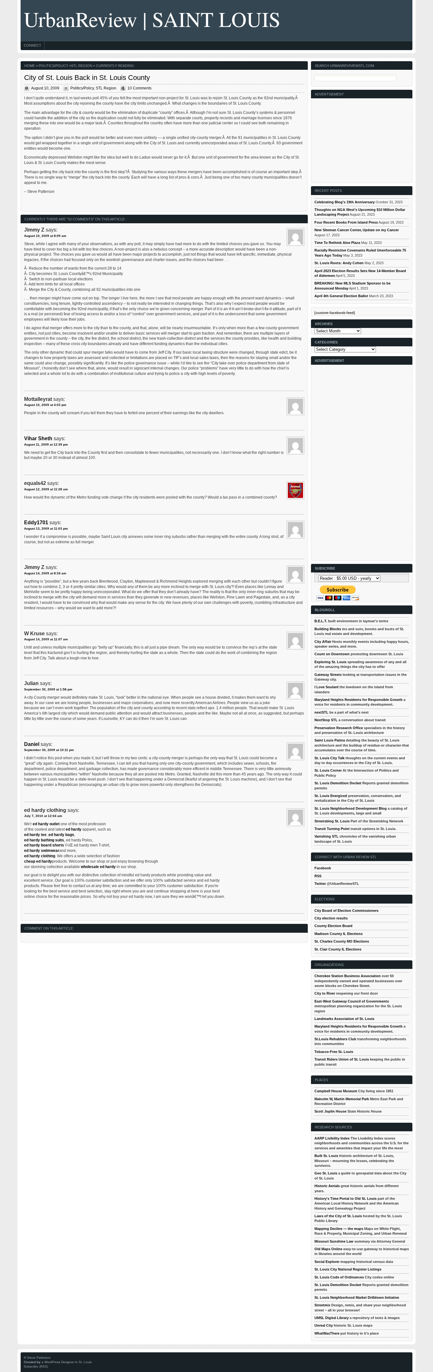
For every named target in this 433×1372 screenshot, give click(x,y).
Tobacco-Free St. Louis (333, 1052)
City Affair (322, 642)
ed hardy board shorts (44, 845)
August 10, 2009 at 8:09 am (45, 236)
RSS (317, 876)
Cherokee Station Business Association (347, 976)
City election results (331, 918)
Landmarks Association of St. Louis (344, 1019)
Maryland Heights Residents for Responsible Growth (358, 700)
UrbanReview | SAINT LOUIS (152, 19)
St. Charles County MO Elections (341, 941)
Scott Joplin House (330, 1111)
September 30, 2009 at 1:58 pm (48, 689)
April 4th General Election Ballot (341, 296)
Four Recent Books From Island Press (346, 222)
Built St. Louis (326, 1156)
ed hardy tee (35, 835)
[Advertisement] (362, 138)
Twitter (320, 883)
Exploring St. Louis (330, 662)
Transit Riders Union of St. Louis (341, 1059)
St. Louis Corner (328, 770)
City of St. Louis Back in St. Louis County (87, 78)
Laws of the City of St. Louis (338, 1216)
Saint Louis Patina (329, 740)
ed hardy (73, 829)
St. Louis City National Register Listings (347, 1269)
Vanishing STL (326, 836)
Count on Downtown (332, 654)
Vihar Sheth (38, 438)
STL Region (81, 66)
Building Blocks (327, 629)
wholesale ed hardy (98, 867)
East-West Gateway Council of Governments (351, 1001)
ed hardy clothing (39, 856)
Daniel (31, 744)
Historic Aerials (327, 1186)
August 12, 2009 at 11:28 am (46, 489)
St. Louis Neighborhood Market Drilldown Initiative (356, 1297)
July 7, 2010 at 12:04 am (43, 816)
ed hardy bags (61, 835)
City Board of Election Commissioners (346, 910)
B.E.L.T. (320, 621)
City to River (324, 993)
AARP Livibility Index (332, 1138)
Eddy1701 (36, 522)
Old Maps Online (328, 1249)
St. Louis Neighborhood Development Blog (350, 808)
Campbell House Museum (335, 1091)
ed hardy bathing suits (44, 840)
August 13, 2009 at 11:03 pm (46, 528)
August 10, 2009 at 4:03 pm (45, 405)
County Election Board (333, 926)
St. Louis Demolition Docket (337, 783)
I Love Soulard (326, 687)
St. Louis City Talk (329, 758)
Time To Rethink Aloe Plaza (337, 243)
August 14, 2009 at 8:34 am (45, 573)
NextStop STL (326, 720)
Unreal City (323, 1325)
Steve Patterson (39, 1357)
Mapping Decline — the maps (338, 1229)
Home (29, 66)
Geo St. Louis (325, 1173)
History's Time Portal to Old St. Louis (345, 1198)
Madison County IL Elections (338, 934)
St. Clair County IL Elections (337, 949)
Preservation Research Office (338, 728)
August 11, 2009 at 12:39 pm (46, 444)
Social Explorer (326, 1262)
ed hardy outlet (46, 824)
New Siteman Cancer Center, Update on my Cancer (356, 230)
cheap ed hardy (38, 861)
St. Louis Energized (330, 796)
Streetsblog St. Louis (332, 821)
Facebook (322, 868)
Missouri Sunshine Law (333, 1241)
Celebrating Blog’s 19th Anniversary (344, 202)
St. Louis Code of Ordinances (339, 1277)
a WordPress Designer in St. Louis (67, 1362)
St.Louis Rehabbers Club (335, 1039)
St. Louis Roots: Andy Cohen (339, 263)
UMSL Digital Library (331, 1318)
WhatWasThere (326, 1333)
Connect (32, 45)
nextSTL (321, 712)
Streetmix (322, 1305)
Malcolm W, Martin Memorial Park (341, 1099)
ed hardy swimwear (41, 850)
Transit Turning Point (332, 829)
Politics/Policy (53, 66)
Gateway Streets (328, 674)
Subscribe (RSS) (36, 1366)
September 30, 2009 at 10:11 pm (49, 750)
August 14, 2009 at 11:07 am (46, 639)
